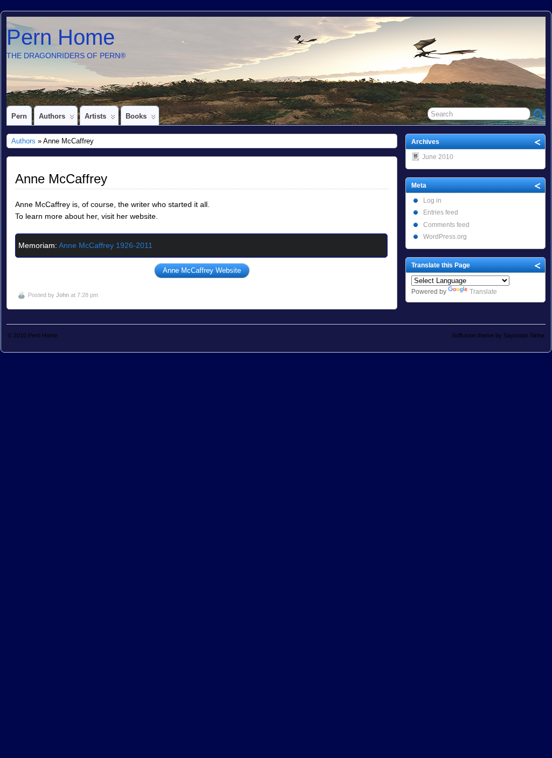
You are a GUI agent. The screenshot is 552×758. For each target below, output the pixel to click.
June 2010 (437, 157)
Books (136, 116)
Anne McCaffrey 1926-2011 (106, 245)
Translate (483, 291)
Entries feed (440, 212)
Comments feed (446, 225)
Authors (52, 116)
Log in (432, 200)
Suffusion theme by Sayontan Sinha (498, 335)
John (62, 295)
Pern (19, 116)
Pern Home (60, 37)
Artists (95, 116)
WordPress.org (445, 236)
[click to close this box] (538, 141)
